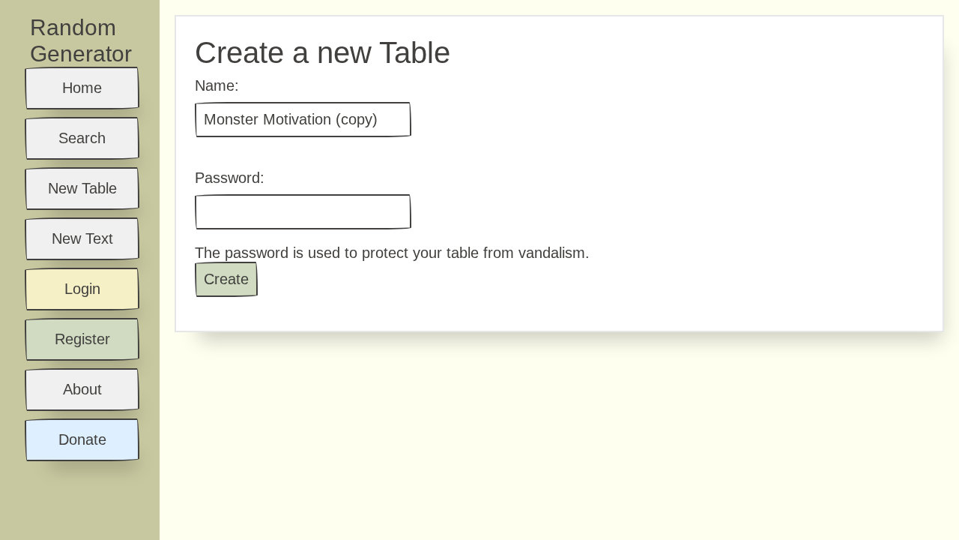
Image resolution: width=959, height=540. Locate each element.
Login (82, 288)
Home (82, 88)
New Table (82, 188)
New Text (82, 238)
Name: (217, 85)
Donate (82, 439)
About (82, 389)
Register (82, 339)
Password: (229, 178)
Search (82, 138)
